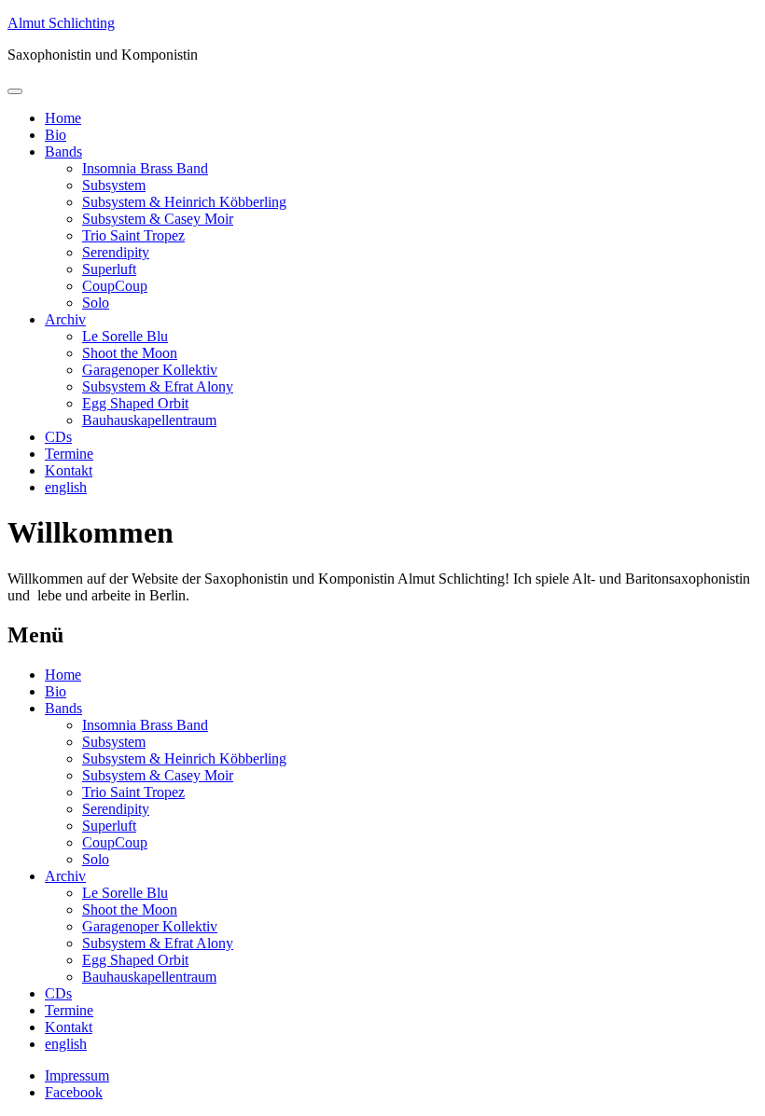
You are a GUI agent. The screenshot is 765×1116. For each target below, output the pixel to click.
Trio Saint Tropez (133, 235)
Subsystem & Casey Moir (157, 219)
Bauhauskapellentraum (149, 420)
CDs (58, 437)
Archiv (65, 319)
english (66, 487)
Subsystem (114, 185)
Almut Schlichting (61, 23)
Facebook (74, 1092)
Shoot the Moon (129, 353)
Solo (95, 302)
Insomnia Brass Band (145, 168)
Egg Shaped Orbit (135, 403)
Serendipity (115, 252)
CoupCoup (114, 286)
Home (63, 118)
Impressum (77, 1075)
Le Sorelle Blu (125, 336)
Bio (55, 135)
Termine (69, 454)
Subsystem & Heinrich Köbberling (184, 202)
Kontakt (68, 470)
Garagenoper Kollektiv (149, 370)
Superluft (109, 269)
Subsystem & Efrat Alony (157, 386)
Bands (63, 151)
